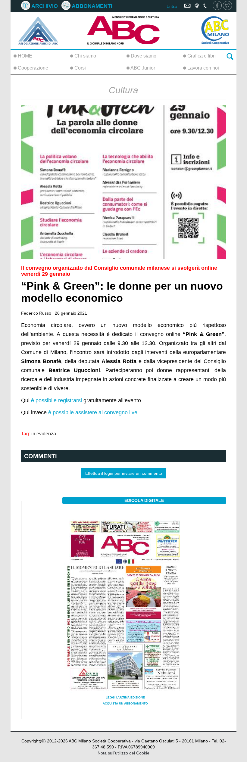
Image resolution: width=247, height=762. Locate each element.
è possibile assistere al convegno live (92, 412)
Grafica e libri (201, 55)
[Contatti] (196, 6)
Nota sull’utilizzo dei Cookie (123, 753)
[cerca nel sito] (230, 56)
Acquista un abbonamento (125, 703)
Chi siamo (84, 55)
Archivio (44, 6)
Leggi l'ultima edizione (125, 697)
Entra (172, 6)
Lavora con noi (202, 67)
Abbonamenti (91, 6)
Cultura (123, 90)
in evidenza (43, 433)
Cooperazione (32, 67)
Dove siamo (143, 55)
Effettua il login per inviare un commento (123, 473)
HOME (24, 55)
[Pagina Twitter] (227, 6)
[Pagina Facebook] (217, 6)
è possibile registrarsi (56, 400)
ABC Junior (142, 67)
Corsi (79, 67)
